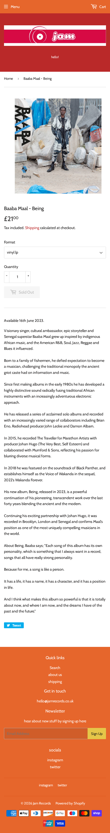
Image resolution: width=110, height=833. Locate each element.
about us (55, 674)
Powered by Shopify (70, 803)
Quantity (11, 266)
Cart (102, 6)
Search (55, 667)
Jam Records (42, 803)
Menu (15, 6)
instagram (55, 760)
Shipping (32, 227)
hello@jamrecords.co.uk (55, 701)
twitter (55, 766)
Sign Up (97, 733)
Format (9, 242)
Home (8, 78)
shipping (55, 681)
